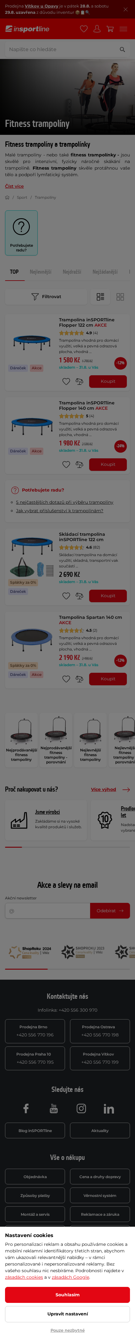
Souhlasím (68, 1295)
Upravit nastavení (67, 1314)
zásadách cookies (24, 1277)
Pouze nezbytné (68, 1330)
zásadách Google (70, 1277)
